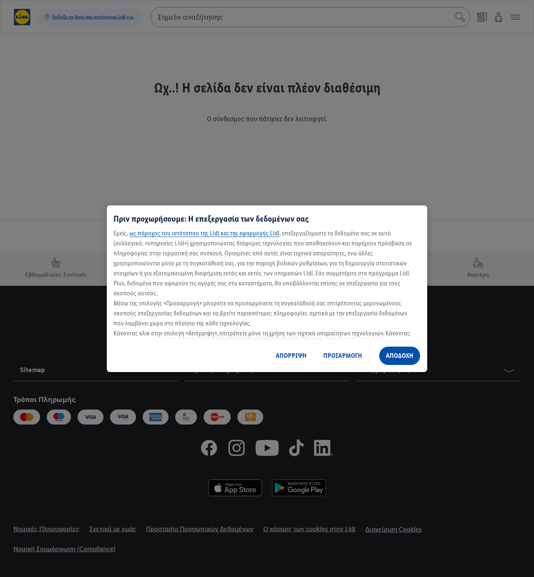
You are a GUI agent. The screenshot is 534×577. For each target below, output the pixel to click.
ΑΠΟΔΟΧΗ (399, 356)
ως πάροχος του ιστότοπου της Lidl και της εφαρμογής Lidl (204, 233)
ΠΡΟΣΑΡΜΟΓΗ (342, 356)
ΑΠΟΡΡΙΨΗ (291, 356)
